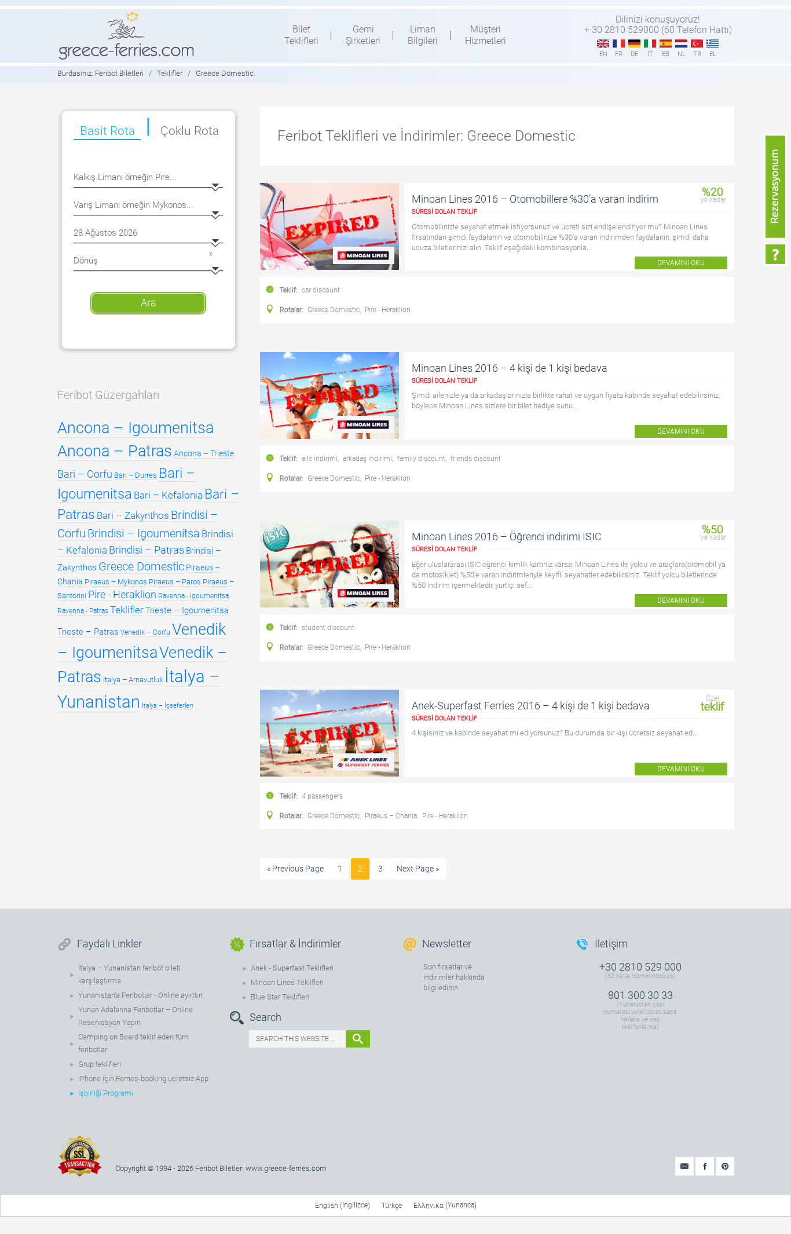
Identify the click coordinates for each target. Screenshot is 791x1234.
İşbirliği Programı (105, 1093)
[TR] (697, 44)
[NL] (681, 44)
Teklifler (127, 610)
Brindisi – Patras (146, 550)
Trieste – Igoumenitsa (187, 610)
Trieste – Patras (88, 632)
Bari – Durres (135, 475)
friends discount (476, 459)
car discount (321, 290)
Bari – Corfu (84, 474)
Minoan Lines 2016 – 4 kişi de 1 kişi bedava (509, 368)
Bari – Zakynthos (133, 515)
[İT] (650, 44)
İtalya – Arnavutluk (133, 679)
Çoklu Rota (189, 131)
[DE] (634, 44)
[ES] (665, 44)
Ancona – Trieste (204, 453)
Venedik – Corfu (145, 632)
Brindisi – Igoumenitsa (143, 533)
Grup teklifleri (99, 1064)
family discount (421, 459)
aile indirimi (320, 459)
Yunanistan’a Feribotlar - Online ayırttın (140, 995)
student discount (328, 628)
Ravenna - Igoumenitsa (193, 596)
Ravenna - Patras (82, 611)
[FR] (619, 44)
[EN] (603, 44)
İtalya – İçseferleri (167, 705)
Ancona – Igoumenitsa (135, 428)
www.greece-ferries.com (286, 1168)
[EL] (712, 44)
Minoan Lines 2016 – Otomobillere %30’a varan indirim (535, 199)
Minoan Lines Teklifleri (287, 982)
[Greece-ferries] (126, 35)
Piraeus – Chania (391, 816)
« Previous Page (295, 868)
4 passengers (322, 796)
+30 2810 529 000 (640, 967)
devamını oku (681, 263)
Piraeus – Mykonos (116, 581)
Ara (148, 302)
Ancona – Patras (114, 451)
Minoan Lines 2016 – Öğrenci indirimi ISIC (507, 536)
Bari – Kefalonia (168, 495)
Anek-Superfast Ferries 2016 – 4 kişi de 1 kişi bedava (531, 706)
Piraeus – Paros (175, 581)
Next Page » (418, 868)
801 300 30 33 (640, 995)
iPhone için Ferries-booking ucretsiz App (143, 1078)
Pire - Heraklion (388, 310)
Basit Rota (107, 131)
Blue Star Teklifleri (280, 997)
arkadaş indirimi (367, 459)
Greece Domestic (333, 310)
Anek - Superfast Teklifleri (292, 968)
